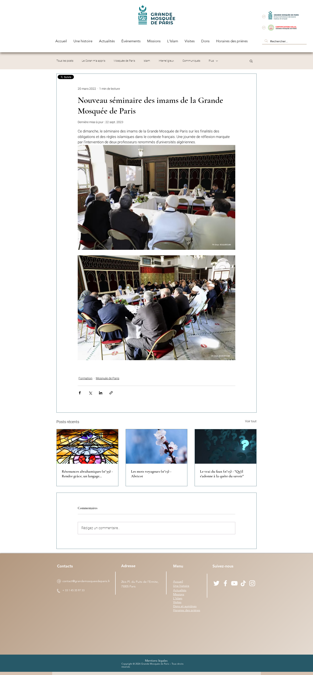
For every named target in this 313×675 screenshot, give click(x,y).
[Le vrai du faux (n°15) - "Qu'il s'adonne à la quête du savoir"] (225, 446)
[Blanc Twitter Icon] (216, 583)
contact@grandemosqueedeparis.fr (86, 581)
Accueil (178, 581)
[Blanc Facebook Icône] (225, 583)
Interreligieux (166, 60)
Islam (147, 60)
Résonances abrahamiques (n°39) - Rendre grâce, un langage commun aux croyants (87, 473)
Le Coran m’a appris (93, 60)
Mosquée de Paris (124, 60)
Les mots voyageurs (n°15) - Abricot (151, 473)
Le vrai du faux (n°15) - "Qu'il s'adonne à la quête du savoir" (222, 473)
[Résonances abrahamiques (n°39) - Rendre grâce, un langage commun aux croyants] (87, 446)
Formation (85, 378)
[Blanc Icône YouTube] (234, 583)
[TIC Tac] (243, 583)
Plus (211, 60)
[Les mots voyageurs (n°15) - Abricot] (156, 446)
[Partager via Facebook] (80, 393)
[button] (251, 61)
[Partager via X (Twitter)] (90, 393)
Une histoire (181, 586)
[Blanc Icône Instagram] (252, 583)
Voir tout (251, 421)
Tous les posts (64, 60)
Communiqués (191, 60)
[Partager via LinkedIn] (101, 393)
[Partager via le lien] (111, 393)
